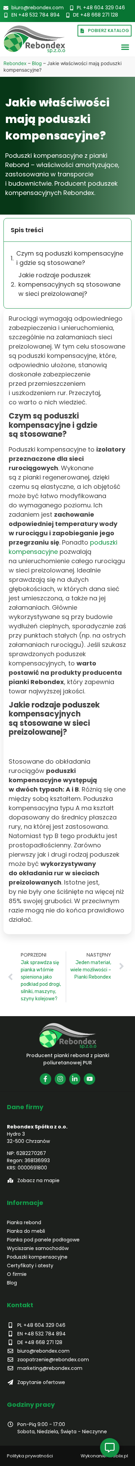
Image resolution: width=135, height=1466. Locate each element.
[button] (125, 47)
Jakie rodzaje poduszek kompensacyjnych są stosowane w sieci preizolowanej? (69, 284)
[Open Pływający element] (109, 1447)
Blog (37, 63)
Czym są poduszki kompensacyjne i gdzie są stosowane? (69, 258)
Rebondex (15, 63)
